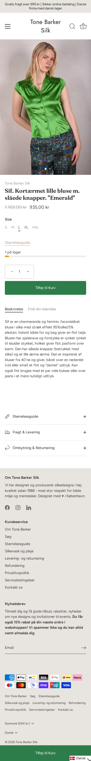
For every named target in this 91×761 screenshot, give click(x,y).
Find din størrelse (42, 309)
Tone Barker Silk (45, 26)
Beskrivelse (14, 309)
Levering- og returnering (24, 558)
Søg (8, 536)
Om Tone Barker (18, 529)
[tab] (16, 309)
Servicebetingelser (20, 580)
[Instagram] (18, 507)
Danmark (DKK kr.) (17, 723)
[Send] (83, 647)
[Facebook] (7, 507)
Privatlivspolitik (17, 573)
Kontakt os (14, 587)
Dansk (9, 732)
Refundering (15, 565)
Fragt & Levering (26, 432)
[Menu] (7, 26)
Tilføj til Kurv (45, 753)
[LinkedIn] (28, 507)
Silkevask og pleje (19, 551)
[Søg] (72, 27)
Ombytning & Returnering (33, 448)
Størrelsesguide (17, 242)
